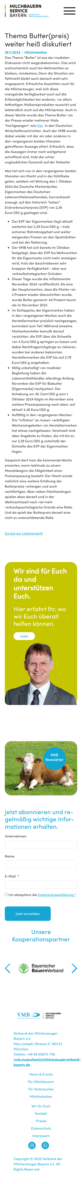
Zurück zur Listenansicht (24, 533)
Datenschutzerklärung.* (57, 894)
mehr (24, 636)
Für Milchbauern (41, 1081)
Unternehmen (15, 836)
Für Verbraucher (41, 1089)
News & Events (41, 1074)
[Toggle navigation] (69, 10)
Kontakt (41, 1113)
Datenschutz (41, 1128)
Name (9, 856)
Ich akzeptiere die (42, 894)
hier (40, 125)
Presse (41, 1120)
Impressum (41, 1135)
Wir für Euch (41, 1106)
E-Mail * (12, 876)
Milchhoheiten (41, 1096)
